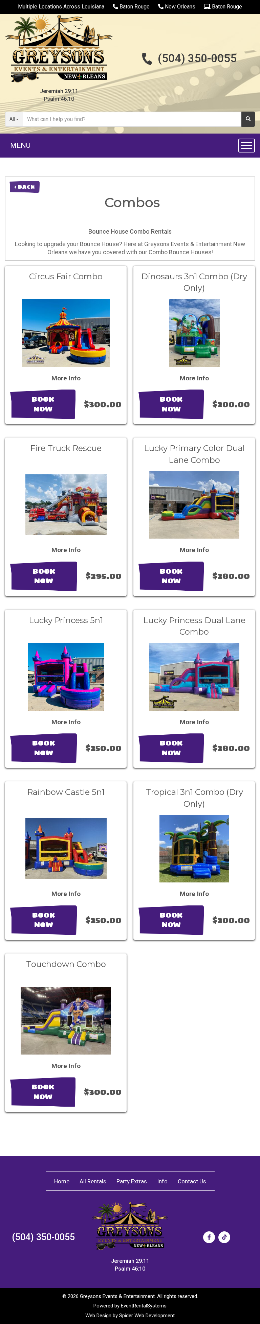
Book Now (42, 404)
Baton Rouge (134, 6)
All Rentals (93, 1181)
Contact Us (192, 1181)
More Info (66, 378)
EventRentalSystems (144, 1306)
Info (162, 1181)
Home (61, 1181)
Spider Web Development (147, 1316)
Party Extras (131, 1181)
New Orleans (179, 6)
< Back (24, 187)
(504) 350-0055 (197, 58)
